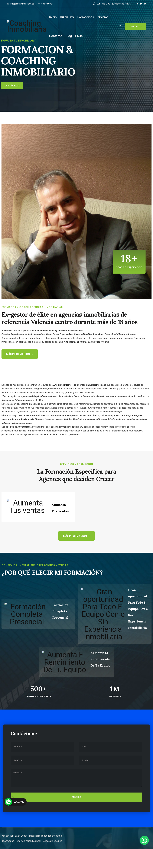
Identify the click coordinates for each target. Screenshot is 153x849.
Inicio (53, 17)
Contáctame (12, 85)
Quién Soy (67, 17)
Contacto (55, 36)
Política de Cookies (52, 841)
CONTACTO (135, 26)
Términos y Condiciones (27, 841)
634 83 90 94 (47, 4)
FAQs (79, 36)
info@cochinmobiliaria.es (22, 4)
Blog (68, 36)
